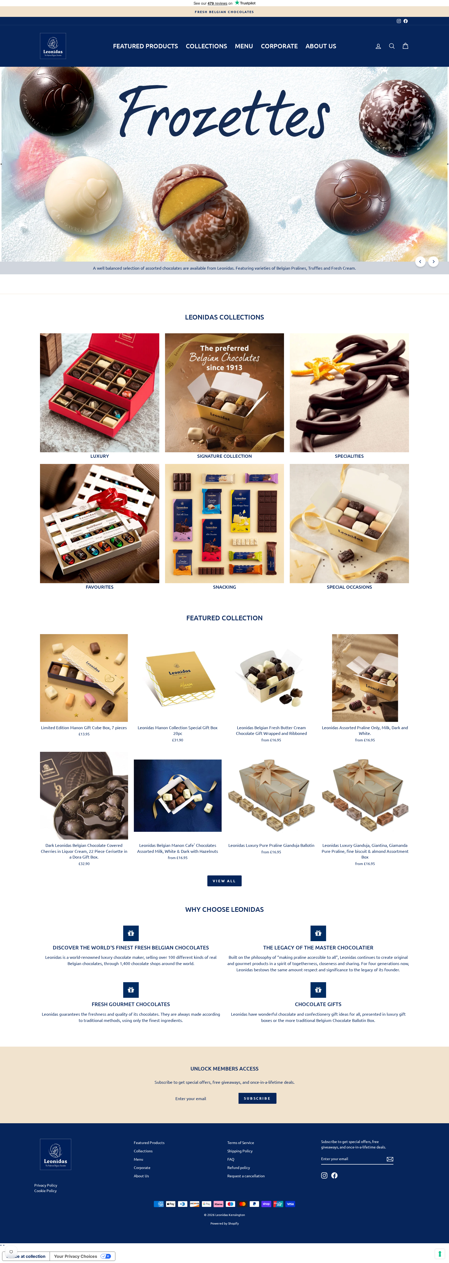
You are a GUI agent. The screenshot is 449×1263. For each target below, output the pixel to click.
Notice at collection (25, 1256)
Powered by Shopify (224, 1223)
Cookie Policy (45, 1190)
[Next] (433, 261)
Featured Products (145, 46)
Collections (206, 46)
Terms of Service (240, 1142)
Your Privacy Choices (75, 1256)
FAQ (230, 1159)
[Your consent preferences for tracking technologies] (440, 1254)
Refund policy (238, 1167)
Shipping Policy (240, 1150)
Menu (244, 46)
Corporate (279, 46)
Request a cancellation (246, 1175)
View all (224, 881)
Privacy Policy (45, 1185)
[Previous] (420, 261)
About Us (321, 46)
